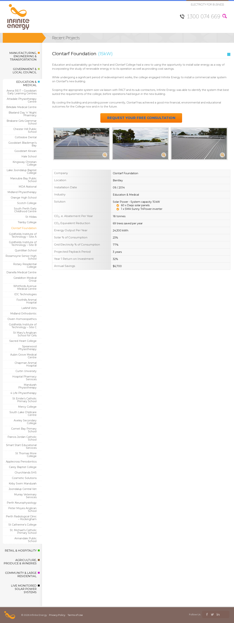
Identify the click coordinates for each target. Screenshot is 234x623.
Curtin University (26, 371)
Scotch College (27, 203)
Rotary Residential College (25, 266)
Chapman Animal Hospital (26, 364)
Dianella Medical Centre (21, 272)
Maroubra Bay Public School (23, 180)
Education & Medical (26, 83)
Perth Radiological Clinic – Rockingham (21, 518)
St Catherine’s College (22, 524)
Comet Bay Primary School (24, 430)
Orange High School (24, 197)
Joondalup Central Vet (23, 489)
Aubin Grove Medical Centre (23, 356)
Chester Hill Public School (25, 130)
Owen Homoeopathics (22, 319)
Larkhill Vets (29, 308)
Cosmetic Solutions (24, 478)
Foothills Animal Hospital (26, 301)
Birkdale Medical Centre (21, 107)
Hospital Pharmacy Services (24, 378)
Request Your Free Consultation (141, 118)
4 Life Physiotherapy (23, 393)
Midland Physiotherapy (22, 192)
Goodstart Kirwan (25, 151)
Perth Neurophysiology (22, 502)
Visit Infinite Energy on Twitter (212, 615)
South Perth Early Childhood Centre (25, 210)
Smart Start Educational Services (21, 446)
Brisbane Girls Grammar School (22, 122)
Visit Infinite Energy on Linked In (218, 615)
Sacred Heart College (23, 341)
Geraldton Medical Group (25, 279)
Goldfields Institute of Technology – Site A (23, 235)
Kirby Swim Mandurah (23, 483)
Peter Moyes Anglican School (22, 510)
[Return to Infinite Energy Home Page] (18, 30)
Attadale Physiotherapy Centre (22, 100)
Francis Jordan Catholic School (22, 438)
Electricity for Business (207, 4)
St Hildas (31, 216)
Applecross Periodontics (21, 461)
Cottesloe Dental (26, 137)
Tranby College (27, 222)
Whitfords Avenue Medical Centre (25, 287)
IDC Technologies (25, 294)
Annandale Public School (25, 540)
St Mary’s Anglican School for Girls (25, 334)
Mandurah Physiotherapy (27, 386)
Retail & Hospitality (21, 550)
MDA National (28, 186)
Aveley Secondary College (25, 422)
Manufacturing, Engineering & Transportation (23, 56)
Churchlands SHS (26, 472)
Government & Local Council (25, 70)
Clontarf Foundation (24, 228)
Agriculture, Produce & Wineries (20, 561)
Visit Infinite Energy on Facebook (207, 615)
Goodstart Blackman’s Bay (22, 144)
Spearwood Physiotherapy (27, 348)
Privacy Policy (57, 614)
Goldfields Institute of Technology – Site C (23, 326)
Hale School (29, 156)
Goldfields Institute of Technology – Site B (23, 244)
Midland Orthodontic (23, 313)
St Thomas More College (26, 455)
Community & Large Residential (21, 574)
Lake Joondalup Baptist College (22, 172)
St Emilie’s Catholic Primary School (24, 400)
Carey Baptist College (23, 467)
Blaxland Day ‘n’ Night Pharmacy (23, 114)
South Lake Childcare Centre (23, 414)
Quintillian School (26, 250)
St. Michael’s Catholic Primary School (23, 531)
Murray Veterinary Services (25, 496)
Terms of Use (75, 614)
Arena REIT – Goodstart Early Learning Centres (22, 92)
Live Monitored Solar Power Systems (24, 589)
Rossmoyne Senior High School (21, 257)
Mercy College (27, 406)
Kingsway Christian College (25, 163)
